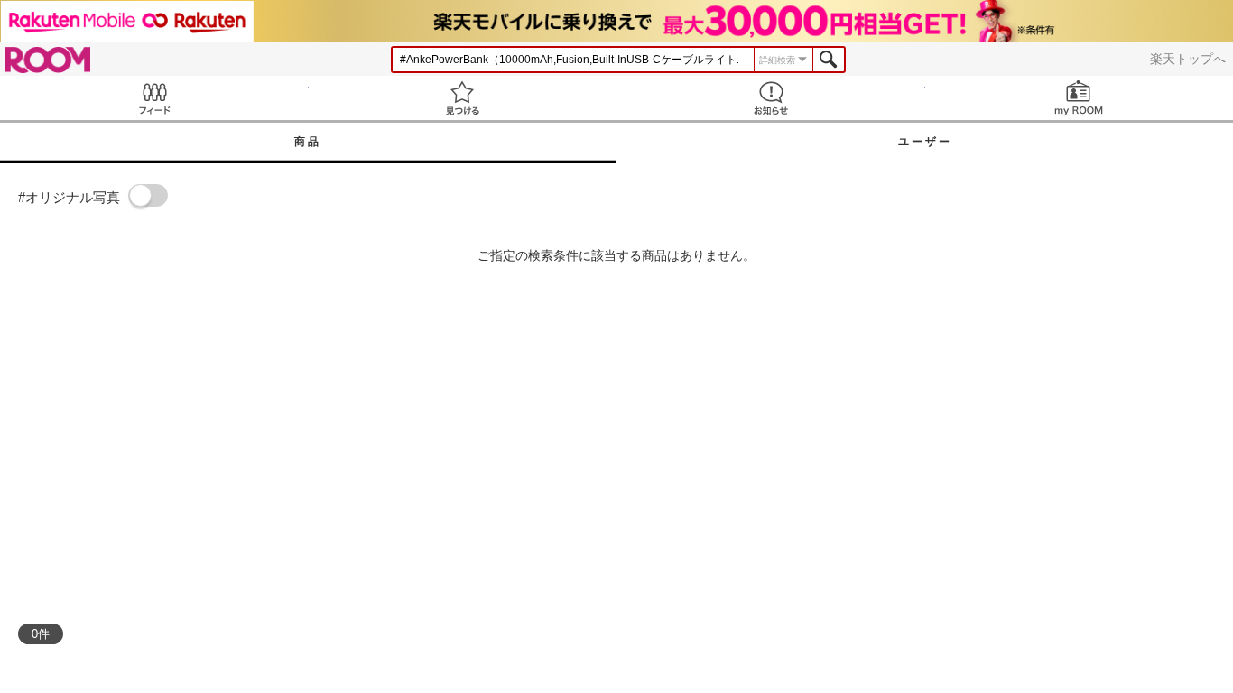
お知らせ (770, 98)
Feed (154, 98)
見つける (463, 98)
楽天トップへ (1188, 58)
